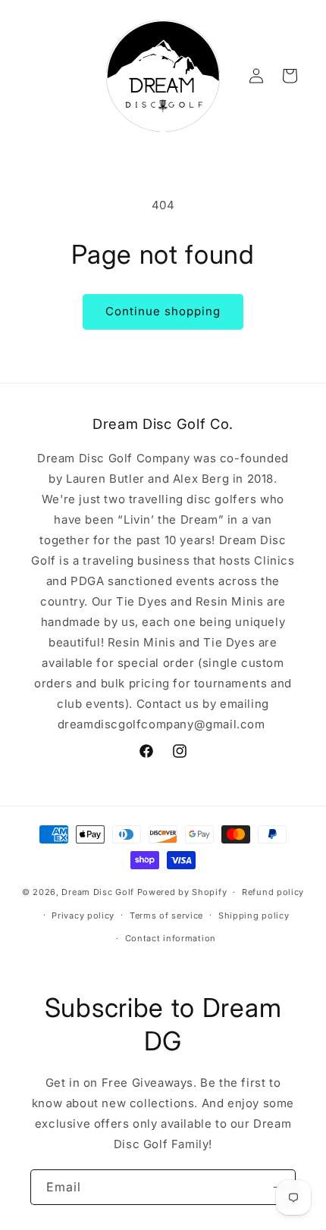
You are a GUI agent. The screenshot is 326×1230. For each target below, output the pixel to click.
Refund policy (273, 892)
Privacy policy (83, 915)
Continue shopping (163, 311)
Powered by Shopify (182, 892)
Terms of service (166, 915)
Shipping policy (254, 915)
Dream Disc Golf (97, 892)
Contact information (170, 938)
